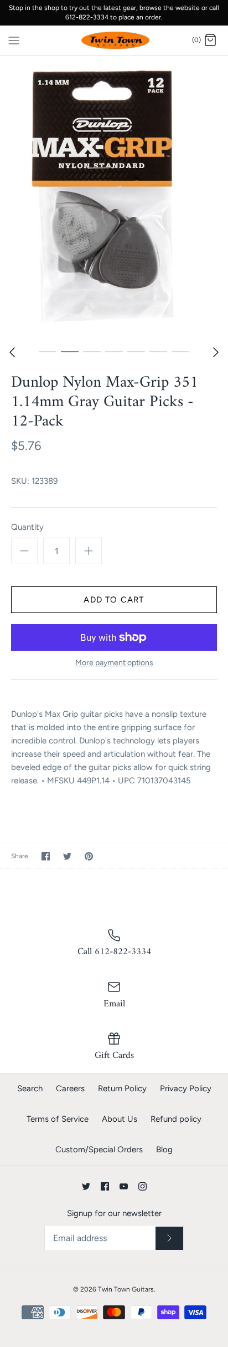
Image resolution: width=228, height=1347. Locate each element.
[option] (114, 198)
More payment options (114, 663)
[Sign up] (169, 1238)
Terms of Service (58, 1119)
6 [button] (158, 351)
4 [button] (114, 351)
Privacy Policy (185, 1088)
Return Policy (122, 1088)
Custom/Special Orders (99, 1149)
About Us (119, 1119)
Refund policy (176, 1119)
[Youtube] (124, 1186)
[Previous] (12, 352)
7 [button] (180, 351)
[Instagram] (142, 1186)
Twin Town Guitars (126, 1289)
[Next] (216, 352)
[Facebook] (105, 1186)
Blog (164, 1149)
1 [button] (48, 351)
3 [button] (92, 351)
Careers (70, 1088)
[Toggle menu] (14, 40)
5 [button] (136, 351)
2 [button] (70, 351)
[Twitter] (86, 1186)
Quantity (27, 527)
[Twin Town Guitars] (114, 40)
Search (30, 1088)
